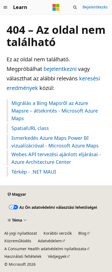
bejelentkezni (60, 68)
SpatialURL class (30, 128)
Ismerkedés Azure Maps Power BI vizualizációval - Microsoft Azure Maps (55, 142)
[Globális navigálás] (5, 7)
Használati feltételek (22, 256)
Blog (82, 233)
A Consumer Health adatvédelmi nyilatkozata (45, 248)
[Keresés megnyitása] (75, 7)
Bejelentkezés (95, 7)
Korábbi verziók (57, 233)
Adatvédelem (50, 240)
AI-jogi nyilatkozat (20, 233)
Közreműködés (17, 240)
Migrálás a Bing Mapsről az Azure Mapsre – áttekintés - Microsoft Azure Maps (54, 111)
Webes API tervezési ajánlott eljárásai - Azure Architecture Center (56, 158)
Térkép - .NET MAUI (33, 171)
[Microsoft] (56, 7)
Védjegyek (57, 256)
